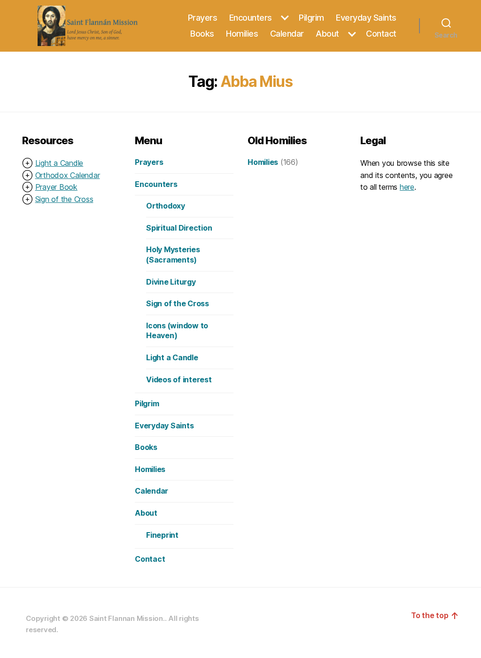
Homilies (242, 34)
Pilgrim (311, 18)
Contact (381, 34)
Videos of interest (179, 379)
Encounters (250, 18)
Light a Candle (59, 163)
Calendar (287, 34)
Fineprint (162, 535)
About (327, 34)
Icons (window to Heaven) (177, 331)
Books (202, 34)
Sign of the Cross (64, 199)
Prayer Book (56, 187)
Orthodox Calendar (67, 175)
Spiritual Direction (179, 227)
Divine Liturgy (171, 281)
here (407, 187)
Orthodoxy (165, 205)
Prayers (202, 18)
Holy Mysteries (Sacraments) (173, 254)
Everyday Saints (366, 18)
